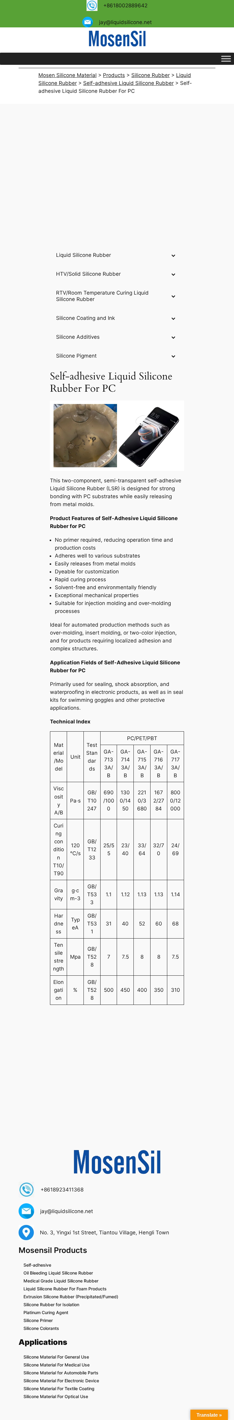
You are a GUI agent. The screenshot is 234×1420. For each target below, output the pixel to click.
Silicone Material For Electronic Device (61, 1380)
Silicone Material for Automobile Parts (60, 1372)
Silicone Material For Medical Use (56, 1364)
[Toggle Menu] (226, 58)
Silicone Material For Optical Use (55, 1396)
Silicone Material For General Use (56, 1356)
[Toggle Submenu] (173, 255)
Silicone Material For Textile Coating (58, 1388)
